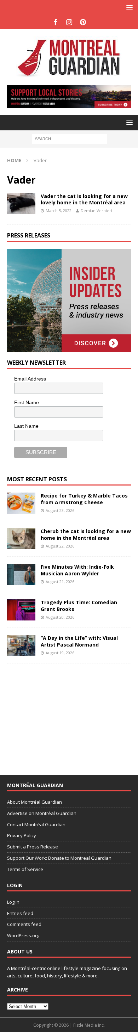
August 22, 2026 (60, 546)
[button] (128, 7)
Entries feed (20, 913)
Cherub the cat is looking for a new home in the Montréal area (86, 534)
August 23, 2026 (60, 510)
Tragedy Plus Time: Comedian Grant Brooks (79, 605)
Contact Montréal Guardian (36, 824)
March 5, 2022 (58, 210)
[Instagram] (69, 22)
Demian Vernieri (96, 210)
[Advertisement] (60, 715)
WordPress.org (23, 935)
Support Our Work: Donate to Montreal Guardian (59, 858)
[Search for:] (69, 138)
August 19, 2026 (60, 652)
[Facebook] (55, 22)
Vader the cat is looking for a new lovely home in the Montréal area (84, 199)
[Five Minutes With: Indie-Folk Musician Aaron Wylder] (21, 574)
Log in (13, 902)
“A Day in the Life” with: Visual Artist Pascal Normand (79, 641)
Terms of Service (25, 869)
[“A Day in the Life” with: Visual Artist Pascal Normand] (21, 645)
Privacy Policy (21, 835)
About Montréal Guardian (34, 802)
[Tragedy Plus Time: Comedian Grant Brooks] (21, 609)
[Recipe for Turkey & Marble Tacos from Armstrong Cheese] (21, 503)
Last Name (26, 426)
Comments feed (24, 924)
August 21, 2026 (60, 581)
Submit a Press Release (32, 846)
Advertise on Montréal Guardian (41, 813)
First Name (26, 402)
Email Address (30, 379)
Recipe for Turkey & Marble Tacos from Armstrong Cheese (84, 498)
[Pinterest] (83, 22)
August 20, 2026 (60, 617)
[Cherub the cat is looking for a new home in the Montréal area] (21, 538)
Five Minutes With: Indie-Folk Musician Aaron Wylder (77, 569)
